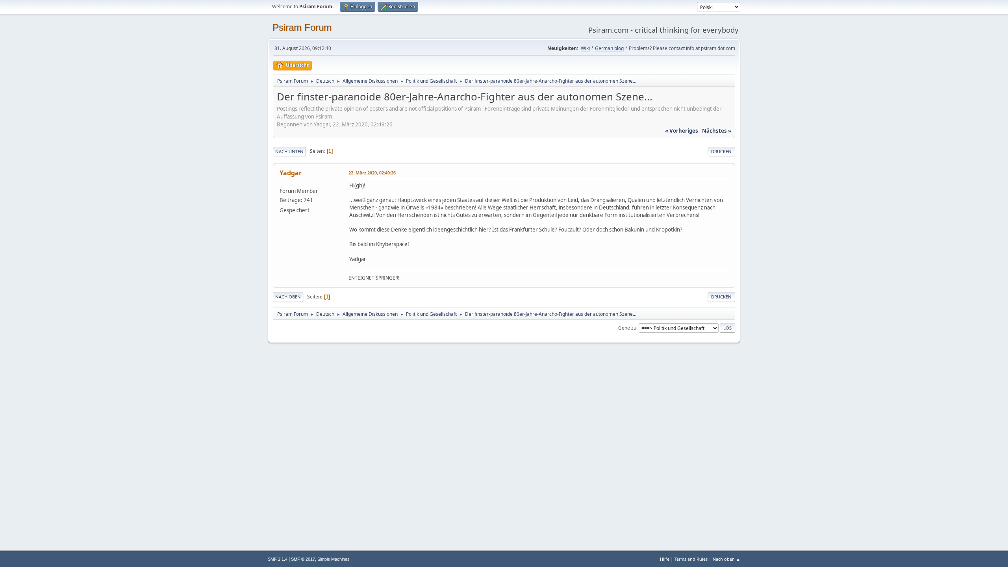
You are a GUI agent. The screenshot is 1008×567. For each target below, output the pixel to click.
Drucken (721, 151)
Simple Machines (333, 559)
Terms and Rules (691, 559)
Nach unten (289, 151)
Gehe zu (627, 327)
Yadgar (291, 173)
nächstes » (716, 130)
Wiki (585, 48)
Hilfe (664, 559)
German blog (609, 48)
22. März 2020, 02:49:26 (372, 173)
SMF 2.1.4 (277, 559)
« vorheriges (681, 130)
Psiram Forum (302, 27)
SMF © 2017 (303, 559)
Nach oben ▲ (726, 559)
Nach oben (288, 297)
